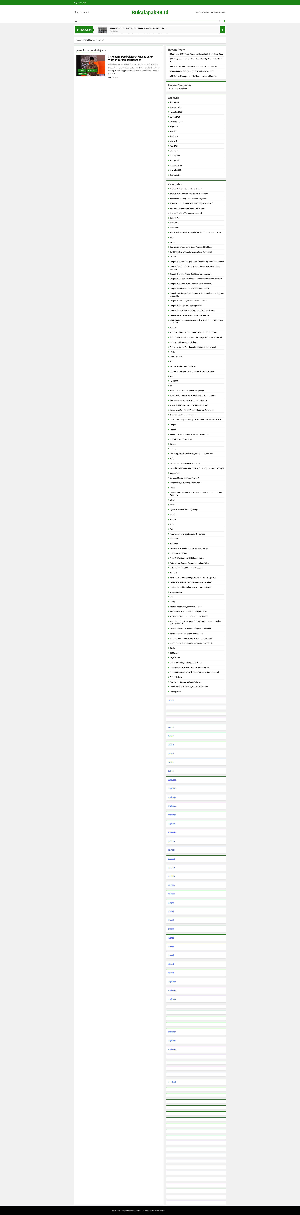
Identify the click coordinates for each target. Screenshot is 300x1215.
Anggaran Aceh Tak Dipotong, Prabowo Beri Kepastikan (191, 71)
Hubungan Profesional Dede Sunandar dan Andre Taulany (192, 371)
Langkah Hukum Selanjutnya (181, 439)
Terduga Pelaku (176, 677)
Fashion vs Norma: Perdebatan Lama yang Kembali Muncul (193, 347)
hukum (172, 376)
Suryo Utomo (175, 658)
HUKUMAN (174, 381)
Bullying (173, 242)
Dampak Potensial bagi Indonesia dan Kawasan (188, 301)
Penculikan (174, 539)
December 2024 (176, 165)
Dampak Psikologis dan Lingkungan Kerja (186, 306)
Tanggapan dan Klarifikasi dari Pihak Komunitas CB (189, 667)
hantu (172, 362)
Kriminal (173, 429)
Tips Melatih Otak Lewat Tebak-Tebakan (185, 682)
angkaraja (172, 780)
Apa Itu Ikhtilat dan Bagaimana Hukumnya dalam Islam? (191, 203)
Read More (112, 77)
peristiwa (82, 74)
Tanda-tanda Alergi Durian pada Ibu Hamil (186, 663)
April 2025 (174, 146)
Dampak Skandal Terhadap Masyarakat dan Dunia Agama (192, 310)
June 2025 (174, 136)
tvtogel (171, 902)
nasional (82, 71)
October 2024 (175, 175)
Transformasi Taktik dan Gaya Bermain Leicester (189, 687)
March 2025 (174, 151)
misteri (172, 500)
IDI (171, 386)
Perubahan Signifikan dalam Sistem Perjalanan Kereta (190, 587)
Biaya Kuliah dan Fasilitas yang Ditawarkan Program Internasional (195, 233)
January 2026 (175, 102)
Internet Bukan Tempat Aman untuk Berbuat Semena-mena (192, 396)
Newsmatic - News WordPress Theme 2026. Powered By (133, 1210)
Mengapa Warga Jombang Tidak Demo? (185, 483)
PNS (171, 597)
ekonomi (173, 328)
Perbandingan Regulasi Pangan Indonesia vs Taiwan (190, 563)
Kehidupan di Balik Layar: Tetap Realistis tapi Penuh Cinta (192, 410)
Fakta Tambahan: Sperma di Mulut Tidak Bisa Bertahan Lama (193, 332)
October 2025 (175, 117)
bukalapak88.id (150, 12)
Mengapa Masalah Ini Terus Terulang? (184, 478)
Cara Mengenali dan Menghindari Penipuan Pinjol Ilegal (191, 247)
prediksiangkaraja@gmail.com (121, 64)
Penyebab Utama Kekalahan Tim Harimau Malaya (189, 548)
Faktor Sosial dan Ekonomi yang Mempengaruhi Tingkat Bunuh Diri (196, 337)
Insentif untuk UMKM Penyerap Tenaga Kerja (187, 391)
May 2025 (173, 141)
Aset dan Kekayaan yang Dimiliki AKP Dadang (187, 208)
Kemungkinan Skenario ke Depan (182, 415)
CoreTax (173, 257)
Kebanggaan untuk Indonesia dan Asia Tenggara (188, 400)
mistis (172, 505)
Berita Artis (174, 223)
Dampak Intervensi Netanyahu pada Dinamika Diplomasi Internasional (197, 262)
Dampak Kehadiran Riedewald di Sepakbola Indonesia (190, 274)
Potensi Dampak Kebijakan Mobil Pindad (185, 607)
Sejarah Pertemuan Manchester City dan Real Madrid (190, 629)
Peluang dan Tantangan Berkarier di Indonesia (187, 534)
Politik (172, 602)
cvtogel (171, 700)
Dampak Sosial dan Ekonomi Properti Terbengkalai (189, 315)
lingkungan (174, 449)
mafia (172, 459)
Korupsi (173, 425)
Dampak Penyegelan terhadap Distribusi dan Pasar (189, 288)
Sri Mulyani (174, 653)
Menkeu (173, 488)
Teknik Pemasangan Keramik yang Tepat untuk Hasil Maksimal (194, 672)
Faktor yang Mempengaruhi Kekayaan (184, 342)
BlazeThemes (160, 1210)
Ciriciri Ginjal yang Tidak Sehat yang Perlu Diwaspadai (191, 252)
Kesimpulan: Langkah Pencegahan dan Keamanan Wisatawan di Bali (196, 420)
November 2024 (176, 170)
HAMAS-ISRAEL (176, 357)
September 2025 (176, 122)
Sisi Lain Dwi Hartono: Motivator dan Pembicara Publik (191, 638)
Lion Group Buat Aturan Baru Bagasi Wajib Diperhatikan (191, 454)
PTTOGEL (172, 1082)
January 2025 (175, 160)
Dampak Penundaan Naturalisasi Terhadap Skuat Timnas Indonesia (196, 279)
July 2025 (173, 131)
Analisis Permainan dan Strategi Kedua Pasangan (189, 194)
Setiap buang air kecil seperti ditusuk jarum (186, 633)
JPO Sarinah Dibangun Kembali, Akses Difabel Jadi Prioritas (193, 76)
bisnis (172, 237)
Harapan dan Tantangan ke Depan (183, 366)
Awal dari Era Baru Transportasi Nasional (186, 213)
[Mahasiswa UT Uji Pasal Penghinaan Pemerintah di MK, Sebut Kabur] (102, 31)
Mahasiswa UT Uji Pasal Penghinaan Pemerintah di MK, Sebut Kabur (138, 28)
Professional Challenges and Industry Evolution (188, 611)
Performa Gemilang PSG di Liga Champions (187, 568)
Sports (172, 648)
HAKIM (172, 352)
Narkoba (173, 514)
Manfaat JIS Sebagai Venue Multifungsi (185, 463)
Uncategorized (175, 692)
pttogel (171, 938)
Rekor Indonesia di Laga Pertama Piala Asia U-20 (189, 616)
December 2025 (176, 107)
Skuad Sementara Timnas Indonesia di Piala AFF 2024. (191, 643)
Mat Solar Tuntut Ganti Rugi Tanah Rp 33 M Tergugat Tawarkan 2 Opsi (197, 468)
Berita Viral (174, 228)
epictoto (171, 841)
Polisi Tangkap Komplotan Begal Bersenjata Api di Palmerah (193, 66)
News (172, 524)
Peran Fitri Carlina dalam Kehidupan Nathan (187, 558)
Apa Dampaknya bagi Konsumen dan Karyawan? (188, 199)
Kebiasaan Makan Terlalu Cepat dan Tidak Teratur (189, 405)
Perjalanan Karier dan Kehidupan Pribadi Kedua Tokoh (190, 582)
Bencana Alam (175, 218)
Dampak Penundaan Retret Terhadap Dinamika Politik (190, 284)
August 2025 (174, 127)
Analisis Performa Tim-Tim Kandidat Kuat (186, 189)
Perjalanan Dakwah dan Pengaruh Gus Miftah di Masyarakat (193, 578)
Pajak (172, 529)
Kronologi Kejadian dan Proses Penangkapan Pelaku (190, 434)
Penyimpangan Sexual (178, 553)
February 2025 (175, 156)
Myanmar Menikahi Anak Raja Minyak (184, 510)
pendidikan (92, 71)
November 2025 (176, 112)
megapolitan (174, 473)
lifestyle (173, 444)
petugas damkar (176, 592)
